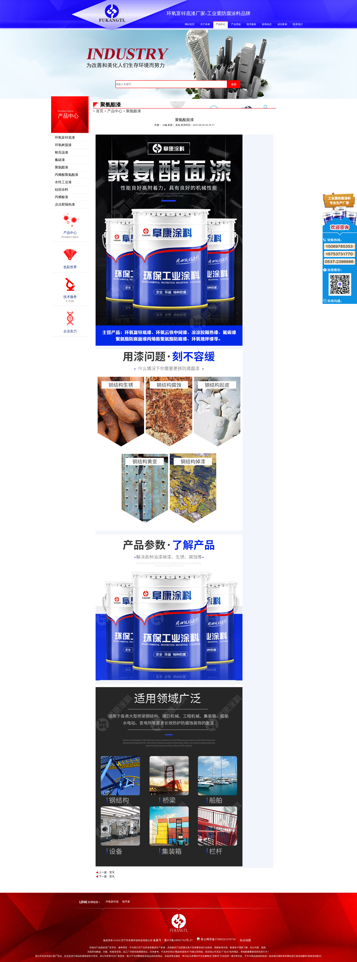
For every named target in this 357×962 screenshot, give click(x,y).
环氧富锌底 (112, 901)
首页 (99, 111)
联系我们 (298, 24)
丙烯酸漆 (61, 197)
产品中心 (220, 24)
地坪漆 (126, 901)
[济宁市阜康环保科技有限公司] (112, 20)
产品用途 (236, 24)
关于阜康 (205, 24)
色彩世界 (70, 267)
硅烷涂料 (61, 189)
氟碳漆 (60, 160)
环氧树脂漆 (63, 145)
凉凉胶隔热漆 (65, 204)
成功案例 (282, 24)
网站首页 (189, 24)
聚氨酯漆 (61, 167)
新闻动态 (267, 24)
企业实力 (70, 331)
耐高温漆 (61, 152)
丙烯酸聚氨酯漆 (66, 175)
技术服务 (251, 24)
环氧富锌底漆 (65, 137)
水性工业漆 (63, 182)
